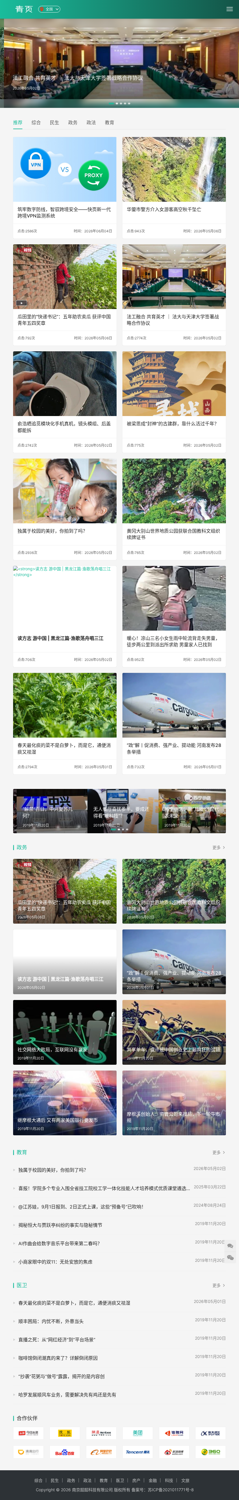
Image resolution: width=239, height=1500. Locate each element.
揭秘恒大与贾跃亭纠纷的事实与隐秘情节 (60, 1225)
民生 (54, 122)
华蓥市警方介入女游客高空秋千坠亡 (164, 209)
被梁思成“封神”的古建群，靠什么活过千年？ (173, 424)
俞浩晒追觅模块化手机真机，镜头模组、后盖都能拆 (64, 427)
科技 (169, 1480)
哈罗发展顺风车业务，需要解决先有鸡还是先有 (67, 1395)
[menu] (229, 9)
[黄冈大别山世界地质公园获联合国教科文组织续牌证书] (174, 491)
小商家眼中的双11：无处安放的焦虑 (55, 1262)
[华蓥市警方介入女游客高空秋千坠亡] (174, 169)
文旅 (185, 1480)
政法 (91, 122)
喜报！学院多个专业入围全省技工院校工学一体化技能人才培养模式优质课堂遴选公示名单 (111, 1188)
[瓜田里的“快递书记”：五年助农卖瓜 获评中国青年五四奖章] (65, 276)
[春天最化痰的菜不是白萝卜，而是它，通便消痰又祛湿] (65, 705)
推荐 (17, 122)
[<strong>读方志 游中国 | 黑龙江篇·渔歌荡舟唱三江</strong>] (65, 598)
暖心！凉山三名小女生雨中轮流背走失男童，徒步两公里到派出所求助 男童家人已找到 (173, 641)
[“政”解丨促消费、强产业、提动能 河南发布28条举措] (174, 705)
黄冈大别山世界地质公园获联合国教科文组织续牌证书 (173, 534)
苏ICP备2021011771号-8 (171, 1489)
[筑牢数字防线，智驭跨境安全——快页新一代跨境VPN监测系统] (65, 169)
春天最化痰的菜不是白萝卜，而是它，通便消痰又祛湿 (64, 748)
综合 (36, 122)
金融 (153, 1480)
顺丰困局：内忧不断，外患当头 (51, 1321)
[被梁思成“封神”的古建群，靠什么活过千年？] (174, 383)
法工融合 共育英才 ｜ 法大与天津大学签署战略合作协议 (173, 320)
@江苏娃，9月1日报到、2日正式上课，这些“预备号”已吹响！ (82, 1207)
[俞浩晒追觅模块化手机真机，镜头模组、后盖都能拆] (65, 383)
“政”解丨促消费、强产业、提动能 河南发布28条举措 (174, 748)
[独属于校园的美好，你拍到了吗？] (65, 491)
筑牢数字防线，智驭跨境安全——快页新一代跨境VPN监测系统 (64, 212)
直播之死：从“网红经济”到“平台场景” (56, 1340)
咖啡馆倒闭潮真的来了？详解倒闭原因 (58, 1358)
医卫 (22, 1285)
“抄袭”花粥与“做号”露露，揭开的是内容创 (61, 1376)
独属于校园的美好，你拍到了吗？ (52, 531)
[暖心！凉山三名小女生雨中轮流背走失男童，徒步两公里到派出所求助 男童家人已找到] (174, 598)
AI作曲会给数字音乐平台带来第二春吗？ (60, 1243)
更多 (217, 847)
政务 (73, 122)
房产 (136, 1480)
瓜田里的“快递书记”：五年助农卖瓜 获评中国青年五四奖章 (64, 320)
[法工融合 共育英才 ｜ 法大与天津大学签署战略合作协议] (174, 276)
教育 (109, 122)
